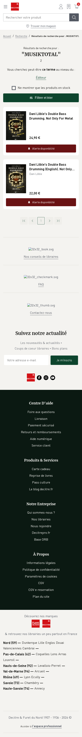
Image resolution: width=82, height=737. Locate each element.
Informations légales (41, 563)
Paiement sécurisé (41, 425)
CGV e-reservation (41, 590)
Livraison (41, 419)
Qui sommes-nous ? (41, 512)
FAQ (41, 284)
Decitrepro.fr (41, 533)
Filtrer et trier (44, 97)
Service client (41, 445)
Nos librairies (41, 519)
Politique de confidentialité (41, 570)
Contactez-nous (41, 313)
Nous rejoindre (41, 526)
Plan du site (41, 596)
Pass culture (41, 482)
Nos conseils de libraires (41, 257)
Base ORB (41, 539)
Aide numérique (41, 439)
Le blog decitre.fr (41, 489)
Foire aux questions (41, 412)
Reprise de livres (41, 475)
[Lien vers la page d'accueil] (15, 7)
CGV (41, 583)
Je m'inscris (64, 360)
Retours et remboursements (41, 432)
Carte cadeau (41, 469)
